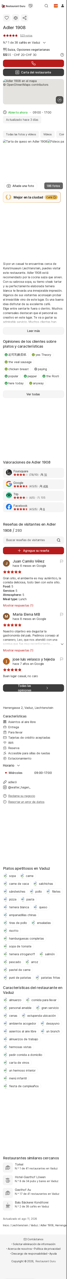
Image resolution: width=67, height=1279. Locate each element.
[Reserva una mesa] (33, 63)
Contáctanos (35, 1239)
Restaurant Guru (45, 1261)
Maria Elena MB (26, 614)
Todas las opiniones (24, 688)
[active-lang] (56, 6)
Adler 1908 (14, 27)
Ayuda (53, 1253)
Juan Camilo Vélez (28, 561)
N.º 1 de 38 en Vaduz (21, 42)
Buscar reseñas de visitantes (25, 540)
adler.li (12, 782)
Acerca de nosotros (20, 1248)
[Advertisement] (33, 232)
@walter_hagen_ (19, 787)
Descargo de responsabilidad (29, 1253)
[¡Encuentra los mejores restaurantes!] (13, 6)
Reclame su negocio (21, 796)
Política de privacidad (47, 1248)
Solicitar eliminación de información (34, 1244)
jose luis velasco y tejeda (34, 659)
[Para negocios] (30, 6)
